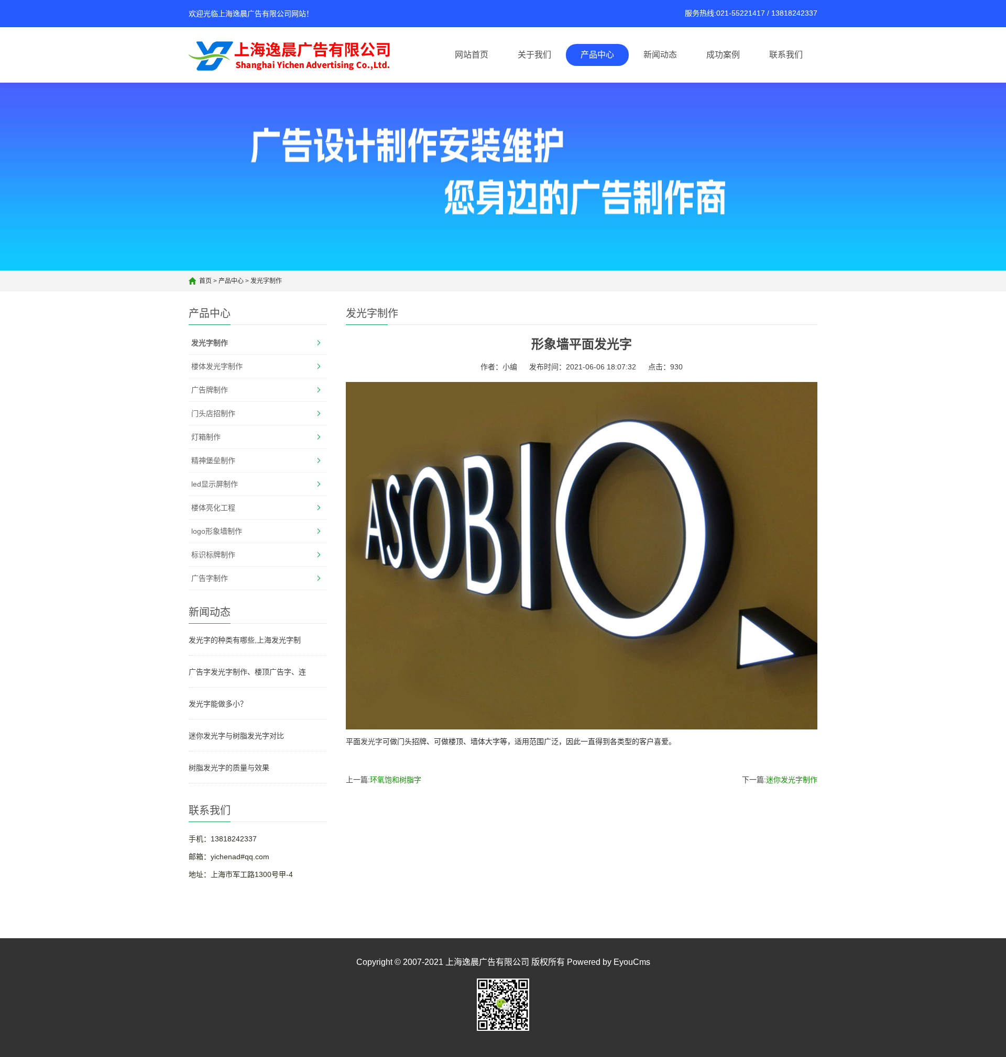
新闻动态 (660, 54)
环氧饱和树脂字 (395, 779)
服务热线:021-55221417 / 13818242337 (751, 13)
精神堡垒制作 (213, 460)
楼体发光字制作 (217, 366)
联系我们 (786, 54)
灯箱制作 (206, 437)
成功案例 (723, 54)
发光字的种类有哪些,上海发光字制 (245, 640)
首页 (205, 281)
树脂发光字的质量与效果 (229, 767)
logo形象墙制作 (216, 531)
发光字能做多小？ (218, 704)
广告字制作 (209, 578)
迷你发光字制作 (791, 779)
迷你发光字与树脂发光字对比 (236, 736)
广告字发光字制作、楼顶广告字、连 (247, 672)
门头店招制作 (213, 413)
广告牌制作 (209, 390)
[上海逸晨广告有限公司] (293, 55)
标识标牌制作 (213, 554)
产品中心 (597, 54)
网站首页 (471, 54)
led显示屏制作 (214, 484)
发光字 (371, 741)
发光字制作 (266, 281)
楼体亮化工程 (213, 507)
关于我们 (534, 54)
